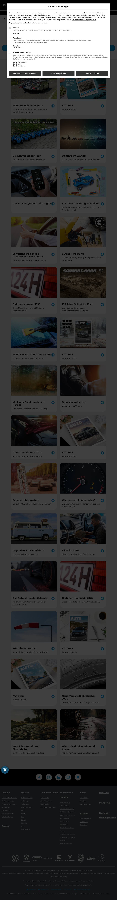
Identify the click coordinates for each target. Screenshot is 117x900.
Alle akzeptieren (92, 73)
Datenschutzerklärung (80, 20)
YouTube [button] (16, 46)
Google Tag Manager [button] (19, 62)
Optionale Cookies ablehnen (24, 73)
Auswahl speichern (58, 73)
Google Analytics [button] (18, 66)
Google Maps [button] (17, 48)
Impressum (92, 20)
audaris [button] (15, 33)
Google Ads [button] (16, 64)
